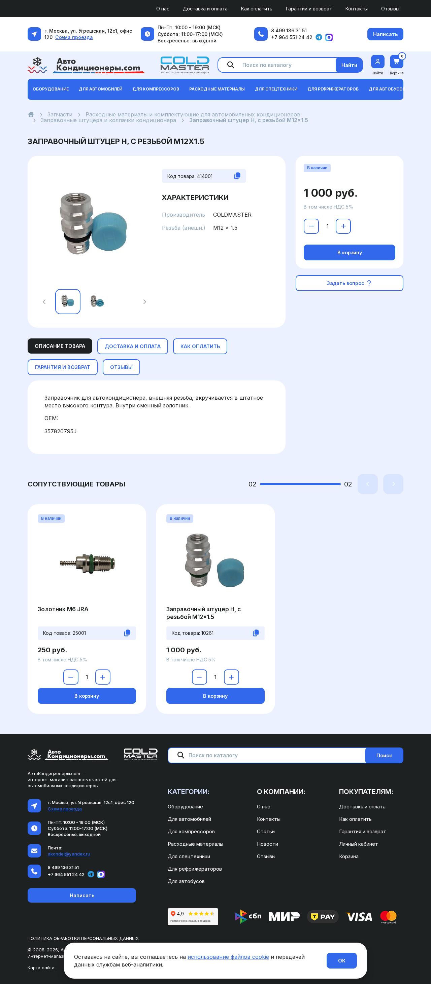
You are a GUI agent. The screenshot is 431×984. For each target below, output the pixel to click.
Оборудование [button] (51, 89)
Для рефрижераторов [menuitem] (195, 869)
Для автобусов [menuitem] (186, 881)
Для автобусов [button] (387, 89)
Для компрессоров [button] (155, 89)
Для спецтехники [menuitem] (189, 856)
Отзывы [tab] (121, 367)
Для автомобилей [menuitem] (189, 819)
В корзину (349, 252)
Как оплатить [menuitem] (256, 8)
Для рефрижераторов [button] (333, 89)
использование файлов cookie (228, 956)
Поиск (384, 755)
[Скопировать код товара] (237, 176)
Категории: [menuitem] (188, 792)
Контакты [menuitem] (356, 8)
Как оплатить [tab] (200, 346)
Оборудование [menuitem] (185, 806)
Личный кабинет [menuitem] (358, 844)
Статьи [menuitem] (266, 831)
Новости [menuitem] (267, 844)
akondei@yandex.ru (69, 854)
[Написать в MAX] (329, 37)
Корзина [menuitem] (349, 856)
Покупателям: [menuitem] (366, 792)
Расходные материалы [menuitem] (195, 844)
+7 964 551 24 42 (291, 37)
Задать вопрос (346, 283)
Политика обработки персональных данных (83, 938)
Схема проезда (74, 37)
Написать (385, 34)
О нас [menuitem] (162, 8)
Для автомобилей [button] (100, 89)
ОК (341, 960)
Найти (349, 65)
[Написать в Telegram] (319, 37)
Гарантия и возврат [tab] (62, 367)
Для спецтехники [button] (276, 89)
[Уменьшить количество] (311, 226)
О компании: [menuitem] (281, 792)
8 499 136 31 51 (289, 30)
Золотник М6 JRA (63, 609)
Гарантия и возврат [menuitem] (362, 831)
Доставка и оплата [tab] (133, 346)
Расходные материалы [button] (217, 89)
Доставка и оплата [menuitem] (205, 8)
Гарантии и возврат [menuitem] (309, 8)
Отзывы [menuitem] (390, 8)
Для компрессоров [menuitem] (191, 831)
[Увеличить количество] (343, 226)
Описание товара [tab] (60, 346)
